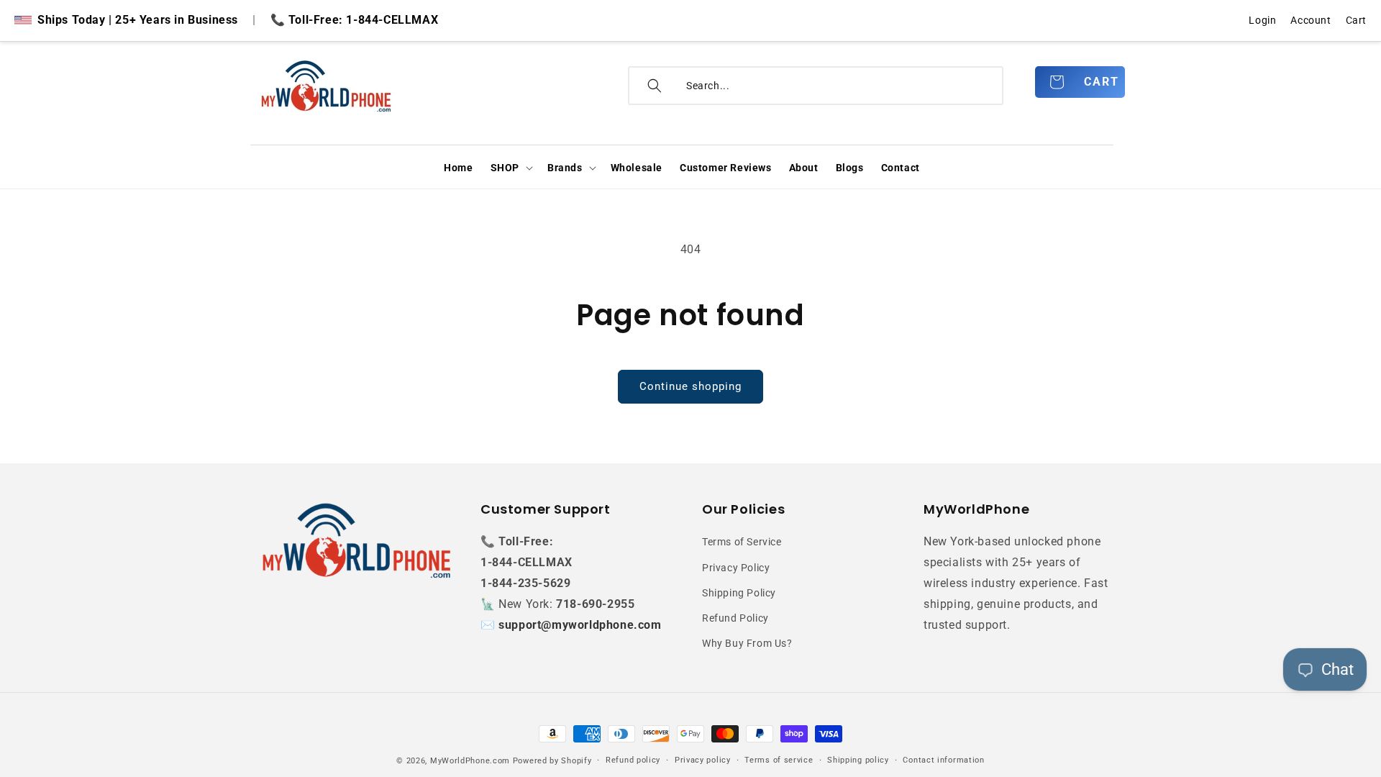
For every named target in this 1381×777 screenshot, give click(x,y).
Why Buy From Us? (747, 643)
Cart (1356, 20)
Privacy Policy (736, 567)
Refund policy (633, 760)
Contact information (943, 760)
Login (1262, 20)
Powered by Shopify (552, 760)
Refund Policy (735, 618)
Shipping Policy (739, 593)
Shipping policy (858, 760)
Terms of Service (742, 541)
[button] (510, 168)
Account (1310, 20)
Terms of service (778, 760)
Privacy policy (703, 760)
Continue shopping (690, 386)
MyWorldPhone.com (470, 760)
